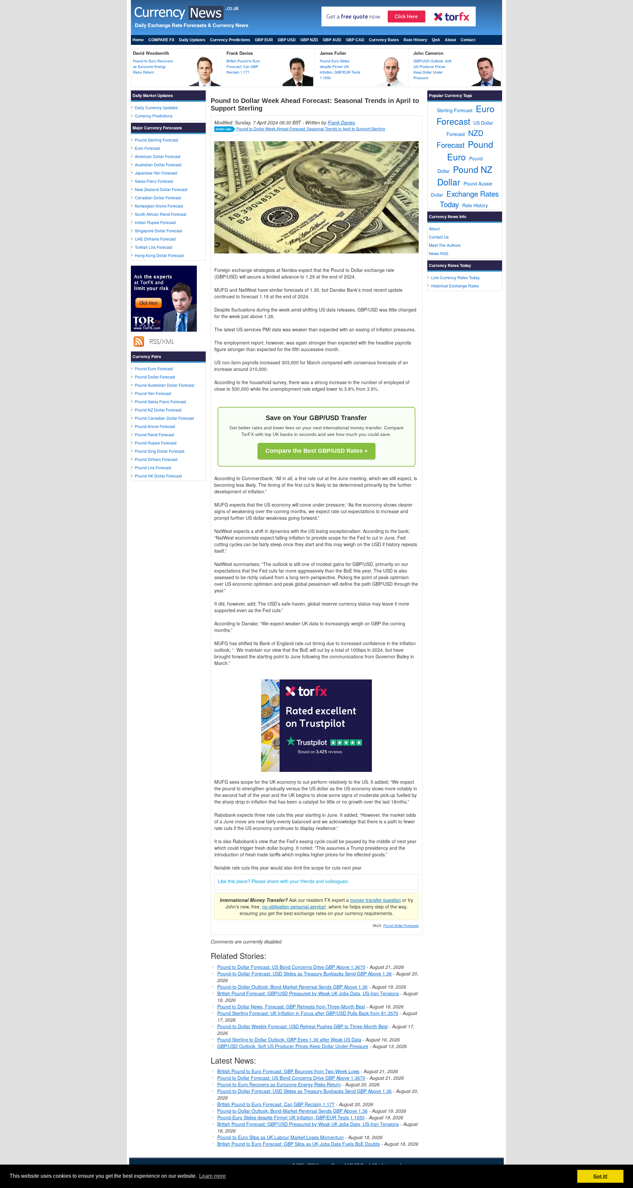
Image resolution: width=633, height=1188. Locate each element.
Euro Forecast (147, 148)
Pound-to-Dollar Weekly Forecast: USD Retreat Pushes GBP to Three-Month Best (302, 1026)
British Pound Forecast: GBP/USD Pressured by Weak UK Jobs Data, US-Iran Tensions (308, 993)
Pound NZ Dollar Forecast (158, 409)
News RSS (438, 253)
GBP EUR (264, 40)
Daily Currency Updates (156, 107)
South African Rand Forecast (160, 214)
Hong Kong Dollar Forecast (159, 255)
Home (138, 40)
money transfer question (375, 900)
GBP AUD (332, 40)
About (450, 40)
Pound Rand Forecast (154, 434)
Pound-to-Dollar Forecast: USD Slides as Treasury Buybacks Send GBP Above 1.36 (304, 973)
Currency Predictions (230, 40)
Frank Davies (239, 53)
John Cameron (428, 53)
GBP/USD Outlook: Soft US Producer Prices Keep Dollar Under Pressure (432, 69)
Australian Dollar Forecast (158, 164)
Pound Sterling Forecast (156, 140)
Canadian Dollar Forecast (158, 197)
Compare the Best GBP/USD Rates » (316, 450)
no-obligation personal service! (294, 906)
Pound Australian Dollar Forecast (164, 385)
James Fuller (333, 53)
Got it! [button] (600, 1176)
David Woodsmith (151, 53)
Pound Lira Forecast (153, 467)
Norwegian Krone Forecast (159, 206)
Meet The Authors (445, 245)
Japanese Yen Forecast (156, 173)
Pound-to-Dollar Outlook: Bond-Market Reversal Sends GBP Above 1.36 (292, 986)
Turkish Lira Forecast (153, 247)
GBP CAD (355, 40)
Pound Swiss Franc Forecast (160, 401)
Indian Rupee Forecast (155, 222)
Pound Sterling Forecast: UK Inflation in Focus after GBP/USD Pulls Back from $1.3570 (307, 1013)
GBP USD (287, 40)
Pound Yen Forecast (153, 393)
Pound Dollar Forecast (155, 377)
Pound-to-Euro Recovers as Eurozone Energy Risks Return (153, 66)
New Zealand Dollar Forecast (161, 189)
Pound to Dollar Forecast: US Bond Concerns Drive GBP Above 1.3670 (291, 967)
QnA (436, 40)
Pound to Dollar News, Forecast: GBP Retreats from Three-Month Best (291, 1006)
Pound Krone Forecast (155, 426)
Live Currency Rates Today (455, 277)
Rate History (415, 40)
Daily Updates (192, 40)
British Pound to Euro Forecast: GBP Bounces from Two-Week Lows (288, 1071)
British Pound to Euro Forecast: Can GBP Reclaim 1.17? (243, 66)
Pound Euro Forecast (154, 368)
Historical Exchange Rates (455, 285)
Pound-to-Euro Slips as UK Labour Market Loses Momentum (280, 1137)
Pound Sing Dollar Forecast (159, 451)
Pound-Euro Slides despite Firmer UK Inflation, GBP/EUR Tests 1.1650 (340, 69)
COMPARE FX (161, 40)
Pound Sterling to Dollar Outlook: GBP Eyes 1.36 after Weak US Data (289, 1039)
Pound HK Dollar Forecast (158, 475)
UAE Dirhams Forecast (155, 239)
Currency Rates (384, 40)
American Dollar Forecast (157, 156)
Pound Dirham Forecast (156, 459)
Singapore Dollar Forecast (158, 230)
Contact (468, 40)
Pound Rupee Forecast (155, 443)
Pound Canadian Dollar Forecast (164, 418)
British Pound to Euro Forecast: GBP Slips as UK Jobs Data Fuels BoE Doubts (298, 1143)
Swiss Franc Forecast (154, 181)
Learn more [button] (212, 1176)
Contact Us (439, 237)
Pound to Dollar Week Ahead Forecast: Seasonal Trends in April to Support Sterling (310, 128)
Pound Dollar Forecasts (401, 925)
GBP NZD (309, 40)
